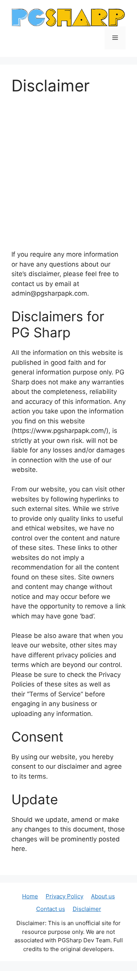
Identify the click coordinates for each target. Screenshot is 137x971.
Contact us (50, 908)
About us (103, 896)
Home (30, 896)
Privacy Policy (64, 896)
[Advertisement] (68, 177)
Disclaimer (87, 908)
